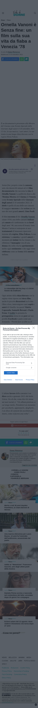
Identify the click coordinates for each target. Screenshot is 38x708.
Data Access (19, 379)
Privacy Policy (30, 379)
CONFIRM (11, 373)
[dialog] (19, 354)
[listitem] (19, 363)
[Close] (34, 328)
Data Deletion (8, 379)
